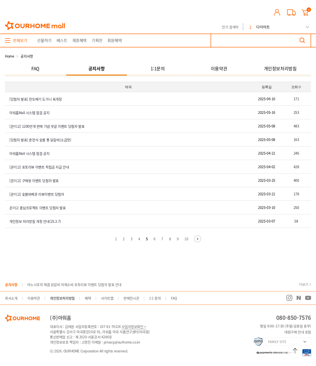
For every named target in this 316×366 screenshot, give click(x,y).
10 (186, 238)
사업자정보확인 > (133, 326)
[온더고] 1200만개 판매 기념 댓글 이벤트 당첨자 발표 (46, 126)
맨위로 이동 (295, 351)
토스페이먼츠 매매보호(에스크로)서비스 (272, 352)
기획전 (97, 40)
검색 (302, 40)
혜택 (88, 298)
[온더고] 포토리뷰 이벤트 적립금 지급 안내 (39, 166)
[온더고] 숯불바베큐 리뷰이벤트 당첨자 (36, 194)
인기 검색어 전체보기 (307, 27)
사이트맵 (107, 298)
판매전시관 (131, 298)
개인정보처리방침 (280, 68)
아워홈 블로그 (299, 298)
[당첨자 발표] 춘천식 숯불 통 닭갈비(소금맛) (40, 139)
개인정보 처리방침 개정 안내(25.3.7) (35, 221)
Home (9, 56)
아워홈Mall (35, 26)
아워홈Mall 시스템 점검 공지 (29, 112)
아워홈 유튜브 (308, 298)
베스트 (62, 40)
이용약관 (219, 68)
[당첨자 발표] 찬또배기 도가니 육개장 (35, 99)
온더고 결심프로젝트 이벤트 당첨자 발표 (37, 207)
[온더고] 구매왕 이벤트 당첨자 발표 (34, 180)
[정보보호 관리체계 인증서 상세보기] (258, 341)
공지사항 (96, 68)
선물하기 (44, 40)
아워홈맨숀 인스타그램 (289, 298)
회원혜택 (114, 40)
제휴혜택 (79, 40)
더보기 (303, 284)
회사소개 (11, 298)
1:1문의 (158, 68)
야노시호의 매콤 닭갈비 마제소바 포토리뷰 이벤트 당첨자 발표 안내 (74, 284)
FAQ (35, 68)
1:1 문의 (155, 298)
